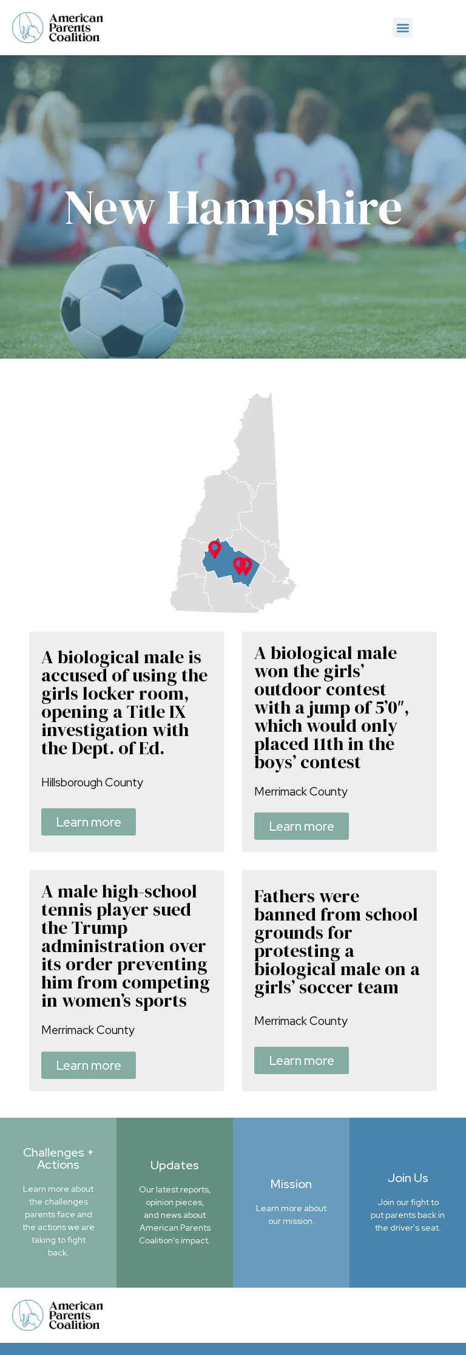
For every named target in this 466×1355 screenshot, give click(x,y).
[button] (403, 28)
